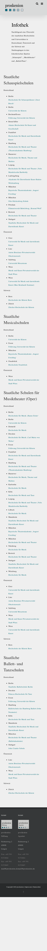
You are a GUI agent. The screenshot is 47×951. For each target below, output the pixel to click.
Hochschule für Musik (17, 430)
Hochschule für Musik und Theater (22, 215)
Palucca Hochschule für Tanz (20, 694)
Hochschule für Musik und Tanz (21, 495)
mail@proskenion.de (9, 868)
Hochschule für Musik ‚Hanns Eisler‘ (23, 415)
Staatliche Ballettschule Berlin (20, 687)
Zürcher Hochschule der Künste (21, 307)
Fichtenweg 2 (6, 841)
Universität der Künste (17, 110)
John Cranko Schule (16, 748)
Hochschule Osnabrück (17, 365)
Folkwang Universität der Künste (21, 118)
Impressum (28, 887)
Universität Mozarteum (17, 263)
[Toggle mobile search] (37, 3)
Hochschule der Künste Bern (20, 300)
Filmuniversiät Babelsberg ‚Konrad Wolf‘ (25, 208)
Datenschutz (37, 887)
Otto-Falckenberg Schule (18, 201)
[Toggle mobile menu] (42, 3)
